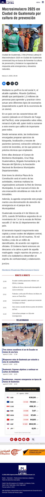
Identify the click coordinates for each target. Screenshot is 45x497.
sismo (37, 270)
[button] (33, 439)
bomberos (6, 270)
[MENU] (43, 2)
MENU (38, 2)
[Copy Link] (12, 83)
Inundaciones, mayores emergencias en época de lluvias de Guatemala (22, 380)
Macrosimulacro (27, 270)
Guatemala (16, 270)
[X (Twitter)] (8, 83)
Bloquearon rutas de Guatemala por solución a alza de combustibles (21, 360)
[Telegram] (23, 439)
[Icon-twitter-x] (15, 439)
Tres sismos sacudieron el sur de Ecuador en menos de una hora (20, 350)
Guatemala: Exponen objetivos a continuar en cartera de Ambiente (20, 370)
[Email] (16, 83)
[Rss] (27, 439)
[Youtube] (19, 439)
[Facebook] (4, 83)
